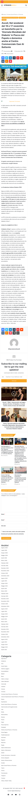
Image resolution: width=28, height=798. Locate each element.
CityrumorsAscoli (7, 51)
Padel (2, 722)
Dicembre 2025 (5, 568)
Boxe (2, 676)
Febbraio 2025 (4, 593)
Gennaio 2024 (4, 626)
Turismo (3, 778)
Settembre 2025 (5, 575)
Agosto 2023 (4, 639)
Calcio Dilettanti (5, 681)
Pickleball (3, 727)
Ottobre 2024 (4, 603)
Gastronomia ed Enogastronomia (9, 707)
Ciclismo (3, 686)
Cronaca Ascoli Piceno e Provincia (15, 14)
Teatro (2, 768)
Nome (3, 514)
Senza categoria (5, 757)
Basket (3, 673)
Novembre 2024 (5, 601)
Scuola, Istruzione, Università (8, 755)
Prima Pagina (22, 17)
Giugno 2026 (4, 552)
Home (4, 14)
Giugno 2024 (4, 614)
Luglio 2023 (4, 642)
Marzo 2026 (4, 560)
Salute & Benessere (6, 747)
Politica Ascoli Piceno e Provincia (9, 729)
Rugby (2, 745)
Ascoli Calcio (4, 666)
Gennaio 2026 (4, 565)
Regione (3, 740)
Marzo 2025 (4, 591)
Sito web (3, 525)
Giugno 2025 (4, 583)
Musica (3, 717)
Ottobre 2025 (4, 573)
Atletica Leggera (5, 668)
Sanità (2, 752)
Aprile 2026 (4, 558)
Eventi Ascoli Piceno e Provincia (9, 704)
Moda (2, 712)
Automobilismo (4, 671)
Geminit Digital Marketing (14, 790)
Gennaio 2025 (4, 596)
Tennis (2, 770)
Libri (2, 709)
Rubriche (3, 742)
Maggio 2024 (4, 616)
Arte (2, 663)
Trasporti (3, 775)
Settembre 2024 (5, 606)
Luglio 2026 (4, 550)
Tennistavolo (4, 773)
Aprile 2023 (4, 649)
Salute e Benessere (6, 750)
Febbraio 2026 (4, 563)
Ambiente (3, 661)
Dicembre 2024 (5, 598)
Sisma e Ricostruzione (6, 760)
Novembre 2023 (5, 631)
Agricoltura (4, 658)
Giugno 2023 (4, 644)
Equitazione (4, 701)
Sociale (4, 19)
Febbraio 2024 (4, 624)
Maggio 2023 (4, 647)
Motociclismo (4, 714)
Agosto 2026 (4, 547)
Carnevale (3, 684)
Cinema (3, 689)
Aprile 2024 (4, 619)
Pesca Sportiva (4, 724)
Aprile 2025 (4, 588)
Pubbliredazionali (5, 735)
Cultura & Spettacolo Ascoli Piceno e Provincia (12, 696)
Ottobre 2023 (4, 634)
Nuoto (2, 719)
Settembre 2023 (5, 636)
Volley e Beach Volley (6, 780)
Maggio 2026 (4, 555)
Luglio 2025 (4, 580)
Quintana (3, 737)
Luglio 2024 (4, 611)
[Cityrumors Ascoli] (10, 5)
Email (3, 520)
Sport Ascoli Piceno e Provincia (8, 765)
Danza (2, 699)
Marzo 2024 (4, 621)
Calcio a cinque (5, 679)
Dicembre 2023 (5, 629)
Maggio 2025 (4, 586)
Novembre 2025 (5, 570)
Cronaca (3, 691)
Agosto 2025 (4, 578)
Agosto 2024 (4, 608)
